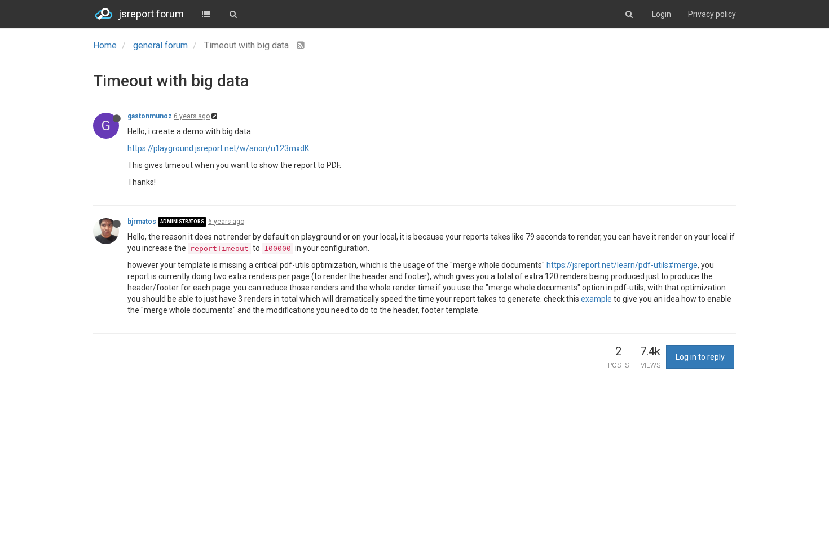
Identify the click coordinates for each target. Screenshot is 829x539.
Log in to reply (700, 356)
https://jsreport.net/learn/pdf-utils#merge (622, 265)
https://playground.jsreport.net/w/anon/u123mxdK (218, 148)
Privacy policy (712, 14)
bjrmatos (141, 222)
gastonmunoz (149, 116)
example (596, 298)
